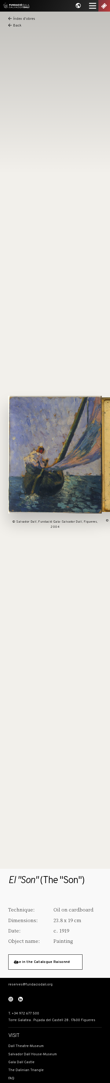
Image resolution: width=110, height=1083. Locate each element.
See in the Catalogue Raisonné (42, 962)
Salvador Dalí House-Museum (32, 1054)
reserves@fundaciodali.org (30, 985)
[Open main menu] (92, 6)
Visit (14, 1036)
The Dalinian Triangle (26, 1070)
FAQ (11, 1078)
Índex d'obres (24, 19)
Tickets (104, 6)
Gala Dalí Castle (21, 1062)
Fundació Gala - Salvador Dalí (15, 6)
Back (17, 26)
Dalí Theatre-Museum (26, 1046)
